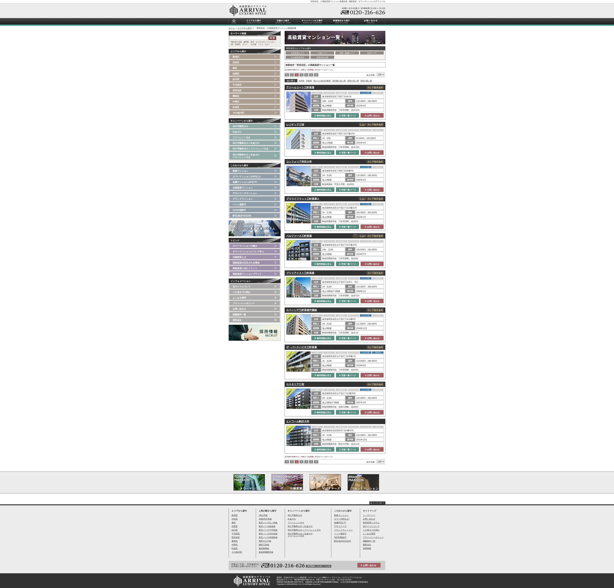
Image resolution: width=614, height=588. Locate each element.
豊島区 (236, 96)
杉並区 (236, 107)
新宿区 (236, 57)
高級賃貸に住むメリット (245, 268)
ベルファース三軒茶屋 (299, 235)
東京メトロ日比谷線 (268, 533)
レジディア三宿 (295, 124)
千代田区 (237, 84)
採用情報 (367, 548)
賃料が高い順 (366, 81)
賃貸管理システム (371, 522)
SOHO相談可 (239, 210)
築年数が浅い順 (339, 81)
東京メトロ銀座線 (267, 526)
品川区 (236, 79)
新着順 (309, 81)
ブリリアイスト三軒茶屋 (300, 273)
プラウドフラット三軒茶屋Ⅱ (302, 198)
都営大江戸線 (265, 541)
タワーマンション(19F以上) (247, 176)
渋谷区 (236, 62)
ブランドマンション (243, 199)
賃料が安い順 (353, 81)
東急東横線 (264, 548)
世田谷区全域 (322, 57)
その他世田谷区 (297, 57)
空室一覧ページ (348, 115)
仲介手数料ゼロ (240, 126)
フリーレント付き (242, 137)
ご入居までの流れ (242, 292)
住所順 (301, 81)
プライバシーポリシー (244, 303)
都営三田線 (264, 545)
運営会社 (237, 320)
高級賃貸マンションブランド (247, 274)
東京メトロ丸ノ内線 (268, 522)
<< (287, 75)
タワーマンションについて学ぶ (248, 251)
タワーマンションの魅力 (245, 246)
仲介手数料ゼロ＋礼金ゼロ (246, 143)
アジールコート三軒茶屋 (300, 87)
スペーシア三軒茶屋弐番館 (301, 310)
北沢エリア (372, 53)
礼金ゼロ (237, 132)
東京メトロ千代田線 (268, 530)
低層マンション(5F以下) (245, 182)
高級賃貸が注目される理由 (246, 262)
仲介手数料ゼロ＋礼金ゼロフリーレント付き (246, 156)
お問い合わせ (373, 115)
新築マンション (240, 171)
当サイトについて (242, 286)
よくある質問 (239, 297)
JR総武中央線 (265, 519)
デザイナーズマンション (245, 193)
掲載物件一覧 (239, 314)
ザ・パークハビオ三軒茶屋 (301, 347)
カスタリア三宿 (295, 384)
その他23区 (238, 112)
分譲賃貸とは (239, 257)
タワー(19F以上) (341, 519)
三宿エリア (322, 53)
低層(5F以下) (340, 522)
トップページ (369, 515)
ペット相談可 (239, 204)
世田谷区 (237, 90)
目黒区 (236, 73)
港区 (235, 68)
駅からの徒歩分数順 (322, 81)
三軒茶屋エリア (297, 53)
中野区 (236, 101)
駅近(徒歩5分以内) (242, 215)
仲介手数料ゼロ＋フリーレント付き (250, 148)
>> (316, 75)
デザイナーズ (340, 526)
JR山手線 (263, 515)
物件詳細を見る (323, 115)
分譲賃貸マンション (243, 187)
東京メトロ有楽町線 (268, 537)
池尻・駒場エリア (347, 53)
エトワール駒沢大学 (297, 421)
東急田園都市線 (266, 552)
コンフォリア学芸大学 (299, 161)
